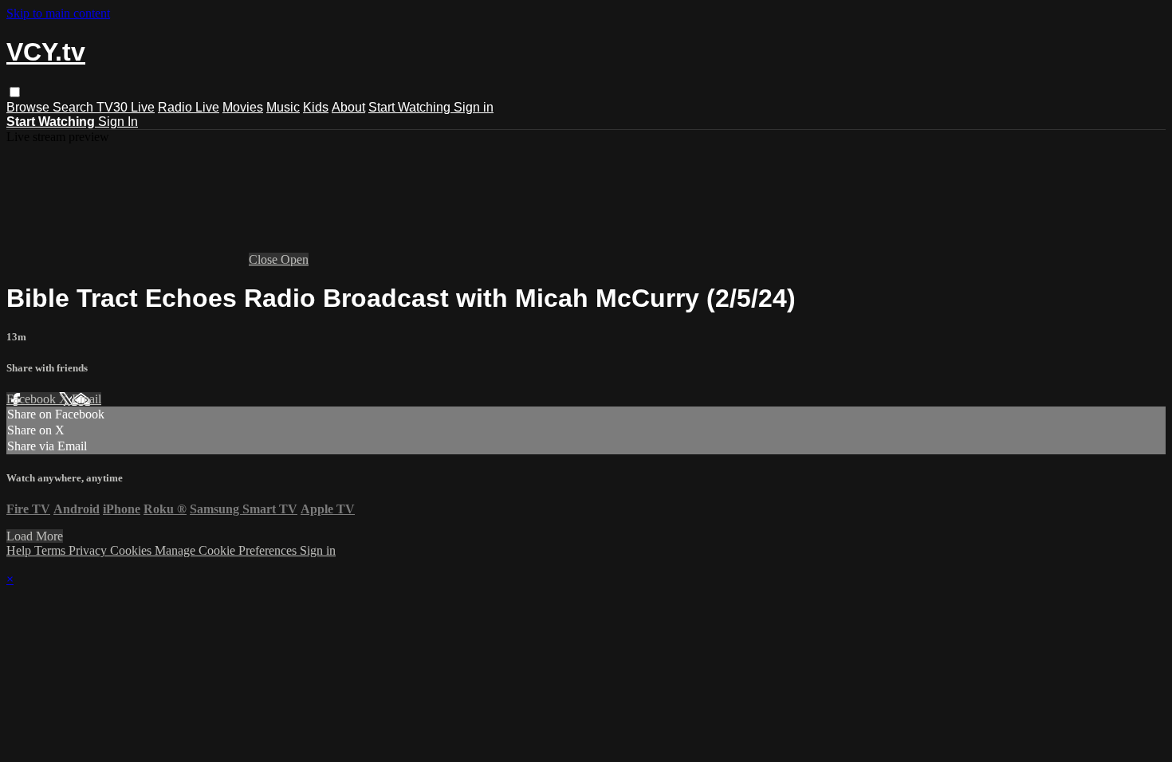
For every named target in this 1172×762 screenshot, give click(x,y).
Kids (315, 107)
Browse (29, 107)
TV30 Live (125, 107)
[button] (15, 92)
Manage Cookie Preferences (227, 550)
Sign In (118, 121)
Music (283, 107)
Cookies (132, 550)
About (348, 107)
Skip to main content (58, 13)
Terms (51, 550)
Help (20, 550)
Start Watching (411, 107)
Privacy (89, 550)
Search (74, 107)
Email (86, 399)
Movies (242, 107)
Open (295, 259)
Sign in (474, 107)
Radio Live (188, 107)
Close (265, 259)
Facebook (32, 399)
